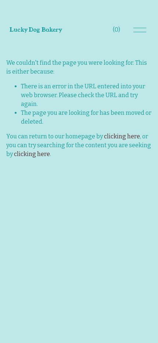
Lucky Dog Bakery (36, 29)
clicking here (122, 136)
